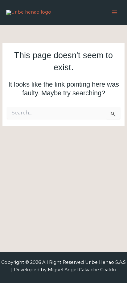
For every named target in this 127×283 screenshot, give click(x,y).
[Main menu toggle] (114, 12)
